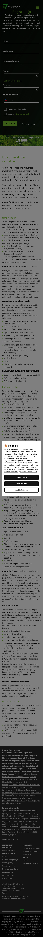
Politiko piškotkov (11, 472)
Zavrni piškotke (21, 484)
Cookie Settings (21, 490)
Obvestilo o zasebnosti (28, 472)
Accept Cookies (21, 477)
